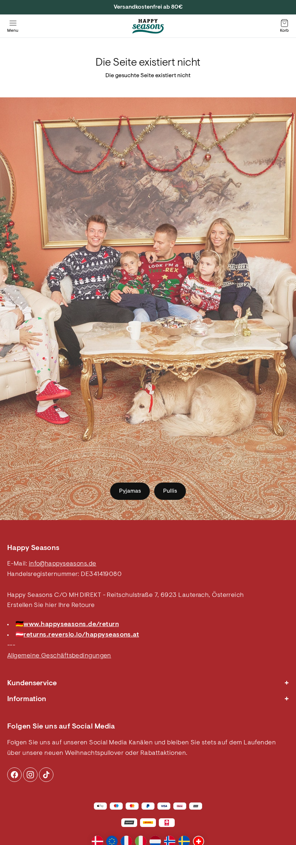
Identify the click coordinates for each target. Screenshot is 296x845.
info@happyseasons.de (62, 564)
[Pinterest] (30, 775)
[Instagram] (14, 775)
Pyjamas (130, 491)
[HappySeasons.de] (148, 26)
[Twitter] (46, 775)
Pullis (170, 491)
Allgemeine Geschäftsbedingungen (59, 656)
